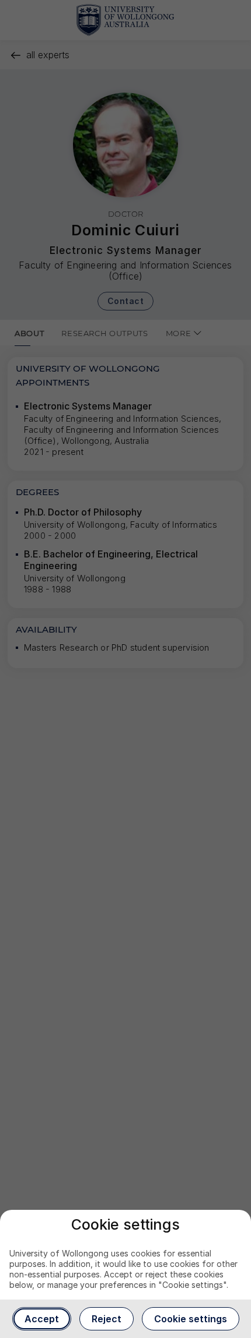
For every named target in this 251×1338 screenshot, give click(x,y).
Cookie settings (190, 1319)
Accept (42, 1319)
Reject (106, 1319)
